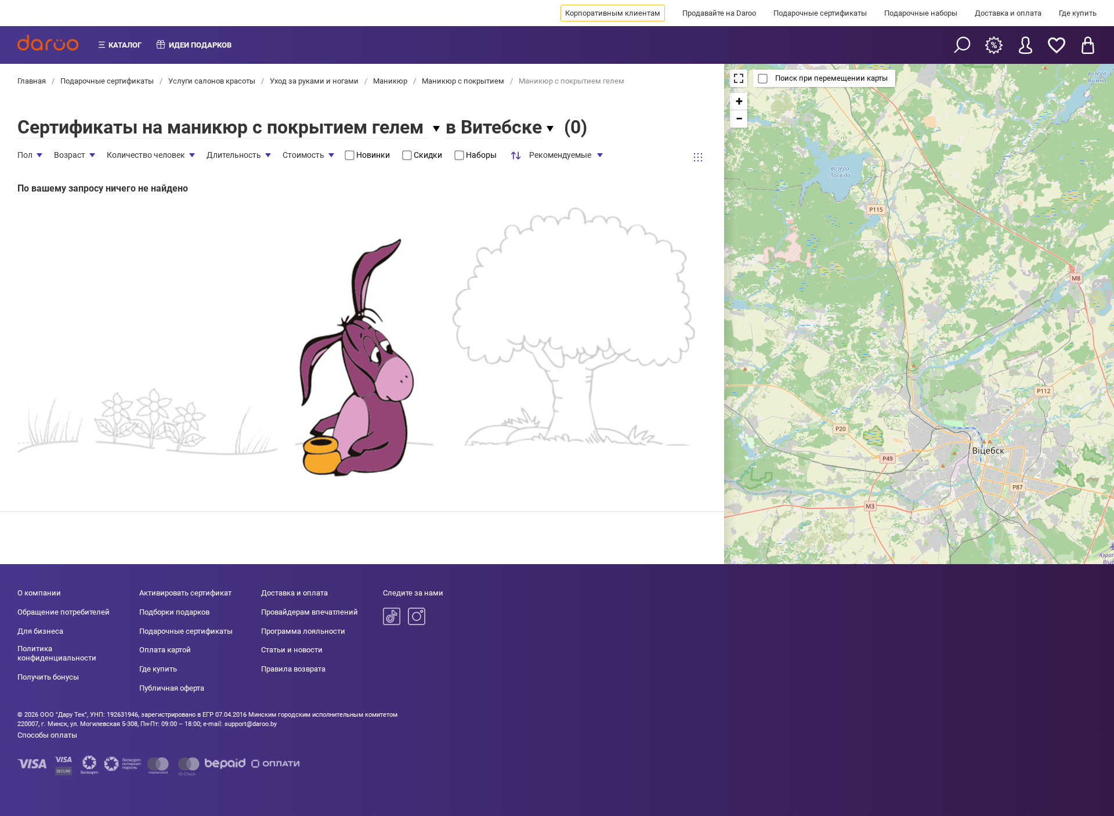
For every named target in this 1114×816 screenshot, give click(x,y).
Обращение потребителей (63, 612)
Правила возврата (293, 669)
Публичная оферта (171, 688)
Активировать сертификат (185, 592)
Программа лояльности (303, 631)
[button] (738, 101)
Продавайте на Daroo (719, 13)
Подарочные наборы (920, 13)
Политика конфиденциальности (56, 653)
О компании (39, 592)
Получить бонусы (48, 677)
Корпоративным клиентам (612, 13)
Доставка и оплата (1008, 13)
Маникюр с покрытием (463, 81)
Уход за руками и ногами (314, 81)
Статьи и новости (292, 649)
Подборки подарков (174, 612)
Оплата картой (165, 649)
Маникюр (390, 81)
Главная (32, 81)
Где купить (1078, 13)
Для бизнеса (40, 631)
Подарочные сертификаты (820, 13)
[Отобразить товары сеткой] (698, 156)
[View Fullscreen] (738, 78)
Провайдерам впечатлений (309, 612)
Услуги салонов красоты (212, 81)
